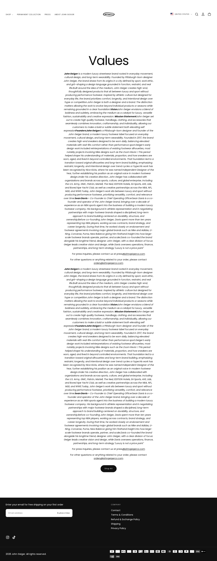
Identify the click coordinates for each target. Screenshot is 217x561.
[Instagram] (8, 537)
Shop (8, 14)
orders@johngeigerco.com (108, 263)
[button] (197, 14)
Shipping (115, 523)
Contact (115, 510)
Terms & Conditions (122, 514)
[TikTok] (14, 537)
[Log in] (203, 14)
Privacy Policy (118, 528)
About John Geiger (65, 14)
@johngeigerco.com (133, 253)
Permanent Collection (29, 14)
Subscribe (63, 513)
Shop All (109, 468)
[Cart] (209, 14)
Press (48, 14)
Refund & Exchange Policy (125, 519)
